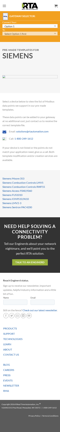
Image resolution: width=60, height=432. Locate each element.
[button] (4, 6)
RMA (6, 390)
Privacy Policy (34, 416)
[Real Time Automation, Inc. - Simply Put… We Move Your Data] (30, 6)
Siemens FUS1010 (12, 194)
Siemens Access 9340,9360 (17, 190)
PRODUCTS (10, 328)
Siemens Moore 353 (13, 178)
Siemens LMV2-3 (11, 203)
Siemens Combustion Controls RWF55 (23, 186)
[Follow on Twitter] (11, 315)
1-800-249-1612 (23, 138)
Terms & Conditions (50, 416)
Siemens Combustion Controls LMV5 (22, 182)
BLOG (6, 364)
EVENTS (7, 380)
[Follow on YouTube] (29, 315)
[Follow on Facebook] (6, 315)
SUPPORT (9, 333)
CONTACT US (11, 354)
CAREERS (8, 369)
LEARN (7, 344)
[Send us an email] (17, 315)
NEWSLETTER (11, 385)
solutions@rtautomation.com (32, 131)
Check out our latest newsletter (40, 310)
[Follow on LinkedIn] (23, 315)
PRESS (6, 375)
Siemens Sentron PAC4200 (17, 207)
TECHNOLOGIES (12, 338)
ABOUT (7, 349)
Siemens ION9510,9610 (15, 198)
